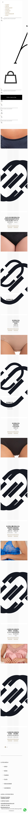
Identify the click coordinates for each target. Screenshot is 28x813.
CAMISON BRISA (10, 629)
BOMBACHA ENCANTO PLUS (16, 321)
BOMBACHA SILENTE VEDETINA (16, 527)
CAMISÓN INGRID (16, 732)
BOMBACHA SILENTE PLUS (10, 527)
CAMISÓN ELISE (10, 732)
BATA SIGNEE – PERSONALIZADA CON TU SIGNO (10, 219)
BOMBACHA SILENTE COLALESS (16, 424)
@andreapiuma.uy (5, 807)
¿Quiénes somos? (5, 798)
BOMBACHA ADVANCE (16, 218)
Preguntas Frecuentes (5, 797)
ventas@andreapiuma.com (7, 803)
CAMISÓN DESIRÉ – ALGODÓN (16, 630)
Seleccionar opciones (10, 226)
